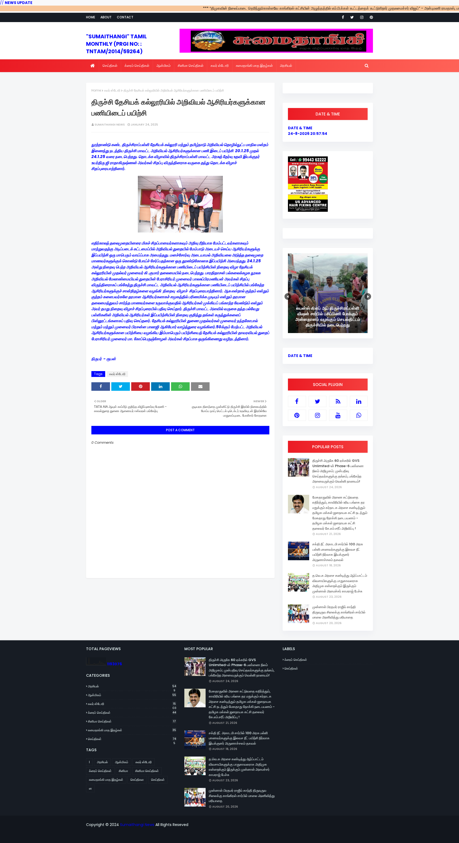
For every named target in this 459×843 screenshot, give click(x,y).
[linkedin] (359, 401)
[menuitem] (92, 65)
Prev (287, 296)
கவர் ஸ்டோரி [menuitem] (220, 65)
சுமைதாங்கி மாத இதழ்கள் (132, 730)
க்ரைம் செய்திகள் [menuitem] (137, 65)
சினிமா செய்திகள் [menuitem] (190, 65)
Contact (125, 17)
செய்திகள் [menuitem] (110, 65)
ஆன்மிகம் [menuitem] (163, 65)
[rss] (338, 401)
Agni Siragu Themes (243, 835)
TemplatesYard (186, 835)
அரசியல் (132, 686)
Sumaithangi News (110, 124)
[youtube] (338, 415)
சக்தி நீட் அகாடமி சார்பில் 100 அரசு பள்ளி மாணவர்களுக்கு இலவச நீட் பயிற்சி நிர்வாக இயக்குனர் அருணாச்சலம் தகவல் (337, 552)
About (106, 17)
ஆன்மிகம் (132, 695)
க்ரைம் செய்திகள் (132, 712)
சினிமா (123, 771)
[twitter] (352, 17)
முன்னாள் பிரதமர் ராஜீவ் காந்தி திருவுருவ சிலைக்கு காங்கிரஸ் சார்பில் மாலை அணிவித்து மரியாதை (339, 612)
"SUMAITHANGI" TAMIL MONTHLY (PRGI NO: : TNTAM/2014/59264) (116, 44)
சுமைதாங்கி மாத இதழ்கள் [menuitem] (254, 65)
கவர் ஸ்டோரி (112, 90)
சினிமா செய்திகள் (132, 721)
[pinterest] (370, 17)
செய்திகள (137, 779)
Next (367, 296)
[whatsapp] (359, 415)
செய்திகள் (132, 739)
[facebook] (343, 17)
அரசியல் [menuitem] (286, 65)
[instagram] (361, 17)
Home (90, 17)
